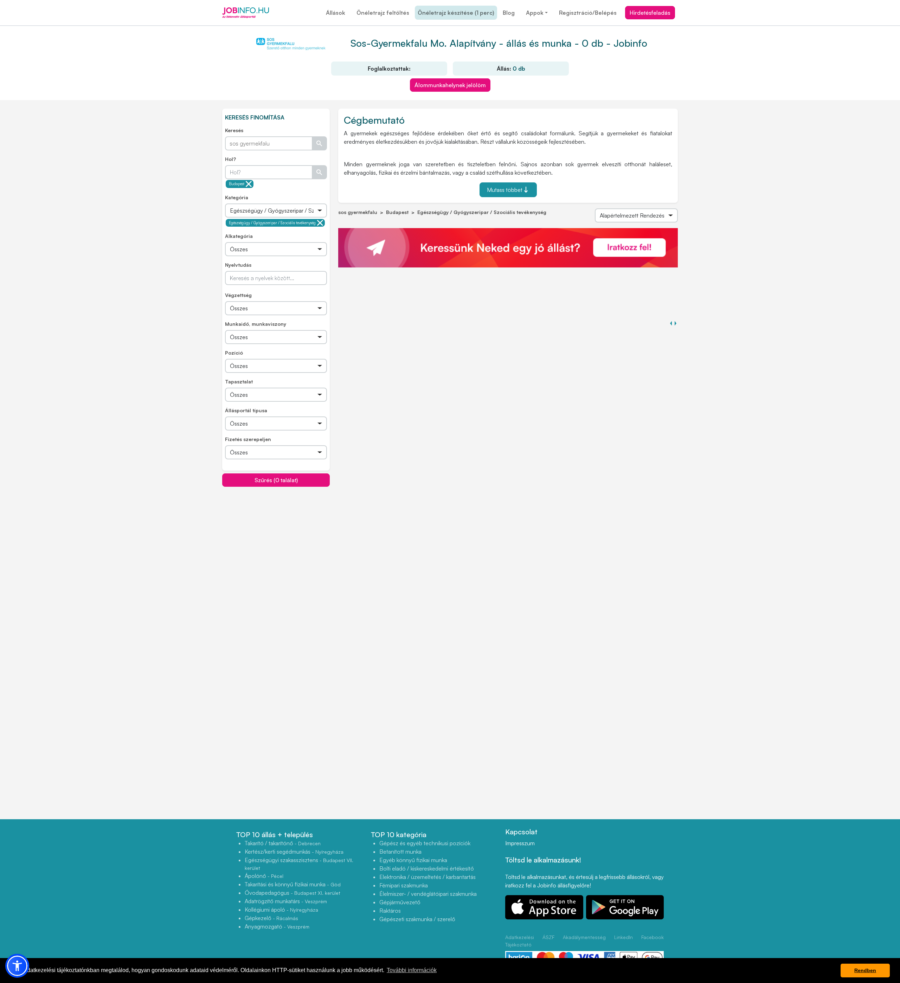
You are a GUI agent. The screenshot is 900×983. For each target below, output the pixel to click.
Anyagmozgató (277, 926)
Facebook (652, 937)
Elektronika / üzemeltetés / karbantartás (427, 876)
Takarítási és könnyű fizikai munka (293, 884)
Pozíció (234, 353)
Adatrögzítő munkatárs (286, 901)
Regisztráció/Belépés (588, 12)
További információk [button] (412, 970)
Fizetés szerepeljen (248, 439)
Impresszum (520, 843)
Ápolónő (264, 875)
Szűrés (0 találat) (276, 480)
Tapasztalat (239, 381)
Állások (335, 12)
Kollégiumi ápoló (281, 909)
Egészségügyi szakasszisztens (299, 863)
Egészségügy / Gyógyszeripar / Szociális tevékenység (272, 222)
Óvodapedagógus (292, 892)
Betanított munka (400, 851)
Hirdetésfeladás (650, 12)
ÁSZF (548, 937)
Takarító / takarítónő (283, 843)
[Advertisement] (276, 536)
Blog (509, 12)
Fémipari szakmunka (403, 885)
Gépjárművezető (399, 902)
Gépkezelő (271, 917)
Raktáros (390, 910)
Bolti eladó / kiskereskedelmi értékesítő (426, 868)
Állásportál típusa (246, 410)
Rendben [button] (865, 970)
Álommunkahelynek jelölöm (450, 85)
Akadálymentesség (584, 937)
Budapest (236, 183)
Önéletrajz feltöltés (382, 12)
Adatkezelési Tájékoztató (519, 941)
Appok (535, 12)
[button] (17, 966)
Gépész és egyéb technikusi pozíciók (424, 843)
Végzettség (238, 295)
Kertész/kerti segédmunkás (294, 851)
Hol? (230, 159)
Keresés (234, 130)
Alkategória (239, 236)
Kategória (236, 197)
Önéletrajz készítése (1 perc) (456, 12)
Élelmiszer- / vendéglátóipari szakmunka (428, 893)
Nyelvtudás (238, 265)
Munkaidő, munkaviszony (255, 324)
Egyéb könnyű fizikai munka (413, 860)
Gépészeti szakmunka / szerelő (417, 919)
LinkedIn (623, 937)
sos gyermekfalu (357, 212)
